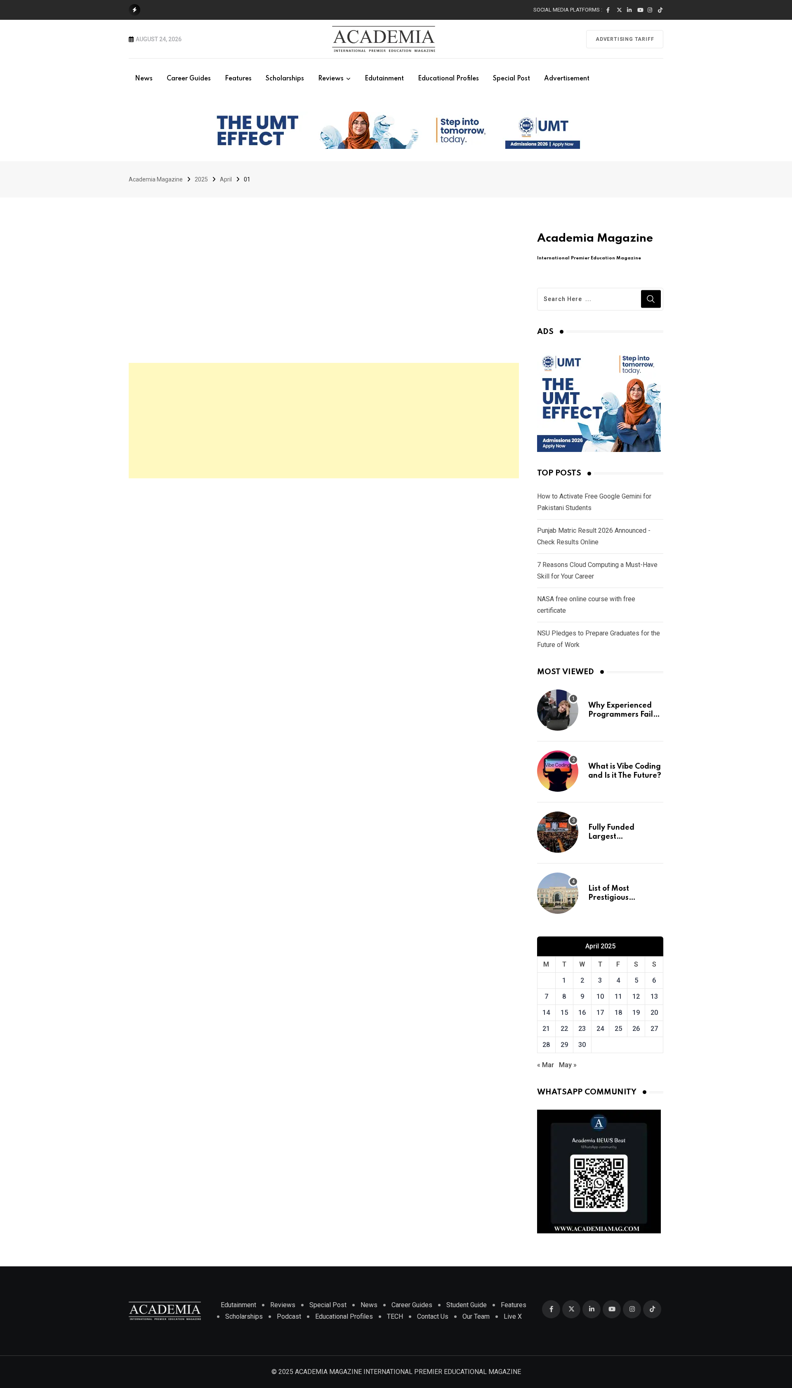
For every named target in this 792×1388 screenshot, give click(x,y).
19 (636, 1012)
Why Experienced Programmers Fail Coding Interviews (621, 715)
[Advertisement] (324, 420)
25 (618, 1029)
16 (582, 1012)
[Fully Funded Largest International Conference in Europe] (557, 832)
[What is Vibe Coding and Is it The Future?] (557, 771)
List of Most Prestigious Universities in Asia (622, 898)
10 (600, 996)
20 (654, 1012)
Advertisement (566, 78)
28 (546, 1045)
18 (618, 1012)
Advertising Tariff (625, 39)
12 (636, 996)
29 (564, 1045)
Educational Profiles (448, 78)
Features (238, 78)
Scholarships (285, 78)
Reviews (331, 78)
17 (600, 1012)
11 (618, 996)
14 (546, 1012)
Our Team (476, 1316)
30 (582, 1045)
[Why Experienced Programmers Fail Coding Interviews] (557, 710)
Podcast (289, 1316)
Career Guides (189, 78)
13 (654, 996)
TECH (395, 1316)
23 (582, 1029)
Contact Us (432, 1316)
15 (564, 1012)
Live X (513, 1316)
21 (546, 1029)
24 (600, 1029)
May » (568, 1065)
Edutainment (384, 78)
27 (654, 1029)
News (144, 78)
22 (564, 1029)
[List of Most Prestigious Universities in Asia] (557, 893)
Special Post (511, 78)
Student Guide (466, 1305)
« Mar (545, 1065)
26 (636, 1029)
